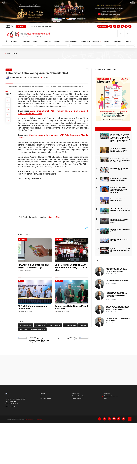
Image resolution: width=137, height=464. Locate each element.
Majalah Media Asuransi (111, 396)
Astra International (25, 325)
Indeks (128, 41)
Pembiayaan (47, 41)
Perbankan (26, 41)
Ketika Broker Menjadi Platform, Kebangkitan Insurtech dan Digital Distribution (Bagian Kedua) (116, 269)
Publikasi (117, 41)
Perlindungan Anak (54, 325)
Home (7, 41)
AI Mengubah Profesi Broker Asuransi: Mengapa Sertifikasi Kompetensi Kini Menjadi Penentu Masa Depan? (117, 307)
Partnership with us (45, 398)
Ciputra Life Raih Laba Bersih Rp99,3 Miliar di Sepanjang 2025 (120, 209)
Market (35, 41)
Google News (55, 217)
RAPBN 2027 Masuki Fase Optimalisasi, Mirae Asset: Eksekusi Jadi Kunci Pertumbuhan (118, 190)
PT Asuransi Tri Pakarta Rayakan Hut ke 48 (117, 199)
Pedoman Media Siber (78, 396)
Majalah (107, 41)
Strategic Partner (70, 325)
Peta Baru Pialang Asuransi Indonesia (117, 280)
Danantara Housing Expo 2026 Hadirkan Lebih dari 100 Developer (49, 27)
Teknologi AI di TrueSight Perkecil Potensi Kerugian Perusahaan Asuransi (118, 150)
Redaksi (42, 396)
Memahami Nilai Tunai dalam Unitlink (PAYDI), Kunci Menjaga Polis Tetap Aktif (120, 160)
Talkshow (83, 325)
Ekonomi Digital (71, 41)
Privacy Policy (76, 393)
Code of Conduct (77, 398)
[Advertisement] (68, 370)
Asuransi (14, 41)
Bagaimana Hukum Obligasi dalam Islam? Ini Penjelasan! (119, 169)
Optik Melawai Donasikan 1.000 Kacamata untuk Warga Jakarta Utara (71, 267)
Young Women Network (38, 329)
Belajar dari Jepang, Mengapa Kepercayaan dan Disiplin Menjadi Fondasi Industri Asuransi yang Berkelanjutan (116, 294)
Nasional (95, 41)
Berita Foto (85, 41)
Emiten (15, 53)
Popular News (113, 129)
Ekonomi (57, 41)
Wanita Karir (23, 329)
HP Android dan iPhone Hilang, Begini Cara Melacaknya (34, 266)
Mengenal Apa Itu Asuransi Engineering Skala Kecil (118, 179)
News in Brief (22, 239)
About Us (42, 393)
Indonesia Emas (40, 325)
